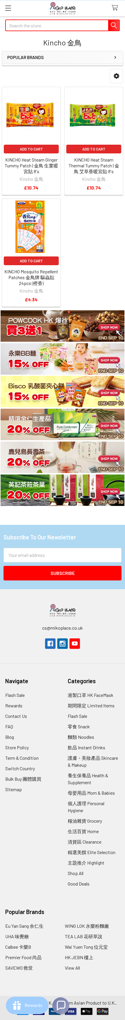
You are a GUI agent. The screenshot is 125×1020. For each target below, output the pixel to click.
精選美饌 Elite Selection (91, 852)
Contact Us (16, 716)
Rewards (13, 705)
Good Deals (79, 883)
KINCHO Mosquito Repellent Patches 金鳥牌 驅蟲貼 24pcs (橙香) (31, 277)
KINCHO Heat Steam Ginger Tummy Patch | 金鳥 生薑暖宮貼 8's (31, 165)
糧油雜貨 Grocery (85, 821)
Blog (9, 737)
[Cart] (116, 8)
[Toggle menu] (8, 8)
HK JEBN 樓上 (79, 957)
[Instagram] (62, 643)
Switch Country (20, 768)
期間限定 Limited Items (91, 705)
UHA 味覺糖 (17, 936)
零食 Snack (79, 726)
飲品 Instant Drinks (86, 747)
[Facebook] (50, 643)
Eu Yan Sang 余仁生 (24, 926)
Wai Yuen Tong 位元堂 (86, 947)
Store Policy (17, 747)
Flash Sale (15, 695)
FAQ (9, 726)
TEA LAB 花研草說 (83, 936)
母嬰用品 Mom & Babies (91, 793)
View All (72, 968)
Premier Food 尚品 (23, 957)
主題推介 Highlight (86, 862)
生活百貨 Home (83, 831)
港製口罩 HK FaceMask (90, 695)
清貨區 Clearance (84, 841)
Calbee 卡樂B (18, 947)
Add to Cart (31, 149)
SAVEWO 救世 (19, 968)
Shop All (75, 873)
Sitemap (13, 789)
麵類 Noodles (81, 737)
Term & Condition (22, 758)
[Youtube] (74, 643)
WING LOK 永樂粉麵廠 (87, 926)
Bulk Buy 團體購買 (23, 779)
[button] (116, 76)
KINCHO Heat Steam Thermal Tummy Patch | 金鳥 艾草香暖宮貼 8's (94, 165)
